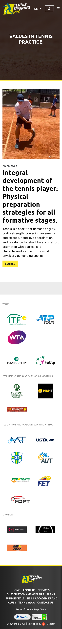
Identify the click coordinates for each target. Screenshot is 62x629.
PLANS (51, 594)
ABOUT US (29, 590)
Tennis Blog (27, 602)
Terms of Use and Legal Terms (31, 609)
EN (36, 8)
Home (16, 590)
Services (44, 590)
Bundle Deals (15, 598)
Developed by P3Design (41, 624)
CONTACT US (45, 602)
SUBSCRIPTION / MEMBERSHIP (25, 594)
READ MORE (9, 263)
